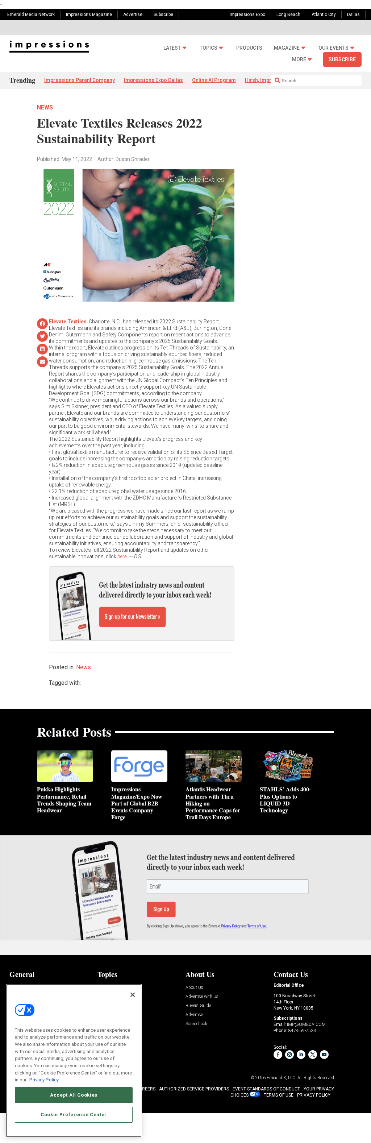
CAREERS (145, 1089)
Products (249, 47)
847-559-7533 (302, 1030)
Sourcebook (196, 1024)
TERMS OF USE (278, 1095)
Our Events (333, 47)
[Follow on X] (312, 1054)
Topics (208, 47)
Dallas (353, 14)
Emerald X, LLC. (281, 1077)
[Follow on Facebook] (278, 1054)
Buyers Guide (198, 1005)
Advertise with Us (202, 996)
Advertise (132, 14)
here (122, 556)
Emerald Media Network (31, 14)
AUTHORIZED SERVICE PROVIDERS (194, 1089)
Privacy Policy (44, 1079)
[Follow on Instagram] (289, 1054)
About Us (194, 987)
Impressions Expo (247, 14)
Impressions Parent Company (79, 80)
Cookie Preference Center (74, 1114)
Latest (172, 47)
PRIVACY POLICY (313, 1095)
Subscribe (163, 14)
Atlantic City (324, 14)
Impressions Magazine (89, 14)
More (299, 59)
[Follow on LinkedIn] (301, 1054)
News (45, 107)
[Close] (133, 995)
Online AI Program (214, 80)
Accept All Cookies (73, 1095)
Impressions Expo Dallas (153, 80)
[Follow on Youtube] (324, 1054)
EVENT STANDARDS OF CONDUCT (266, 1089)
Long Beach (288, 14)
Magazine (287, 47)
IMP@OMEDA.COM (306, 1024)
